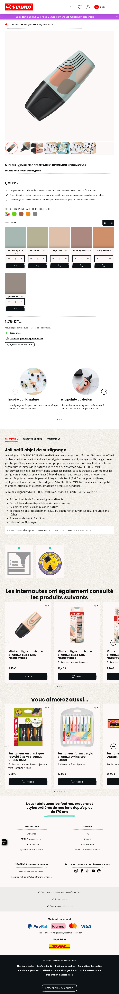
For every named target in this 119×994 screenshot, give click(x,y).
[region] (59, 93)
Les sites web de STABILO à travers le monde (31, 877)
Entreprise (31, 833)
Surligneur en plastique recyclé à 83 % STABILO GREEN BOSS (26, 756)
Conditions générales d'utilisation (35, 970)
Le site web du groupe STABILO (31, 871)
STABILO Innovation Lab (31, 839)
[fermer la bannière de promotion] (117, 16)
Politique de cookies (65, 966)
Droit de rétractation (90, 970)
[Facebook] (81, 870)
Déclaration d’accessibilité (59, 974)
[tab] (14, 439)
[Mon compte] (88, 7)
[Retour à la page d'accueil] (19, 6)
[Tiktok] (87, 870)
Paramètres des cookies (90, 966)
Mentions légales (25, 966)
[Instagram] (76, 870)
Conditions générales (66, 970)
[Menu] (111, 7)
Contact (87, 839)
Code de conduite (31, 844)
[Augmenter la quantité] (22, 258)
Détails (28, 676)
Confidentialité (44, 966)
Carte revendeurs (87, 844)
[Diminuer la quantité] (9, 258)
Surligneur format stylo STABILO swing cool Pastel (75, 756)
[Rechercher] (71, 7)
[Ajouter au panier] (15, 265)
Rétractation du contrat (59, 988)
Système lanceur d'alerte (31, 849)
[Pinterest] (99, 870)
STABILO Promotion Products (87, 849)
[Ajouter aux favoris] (47, 606)
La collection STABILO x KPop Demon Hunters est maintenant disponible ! (55, 16)
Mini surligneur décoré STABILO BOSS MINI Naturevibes (25, 654)
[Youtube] (93, 870)
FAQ (87, 833)
